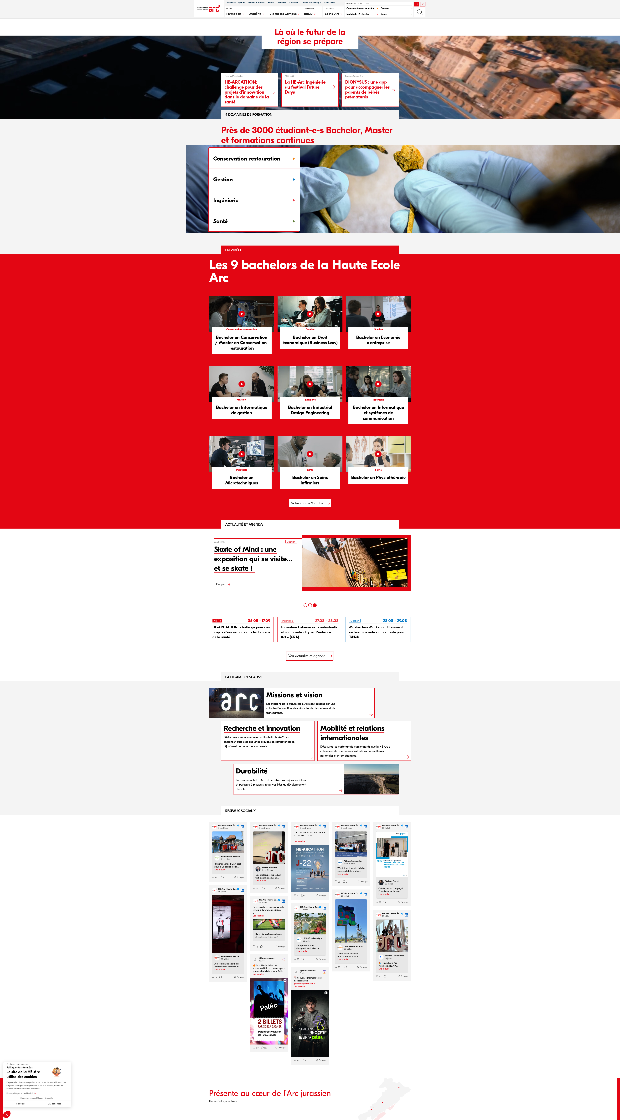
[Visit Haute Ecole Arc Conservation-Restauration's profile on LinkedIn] (340, 947)
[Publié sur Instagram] (283, 959)
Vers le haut (611, 1111)
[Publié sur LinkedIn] (242, 827)
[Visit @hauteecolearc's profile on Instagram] (255, 959)
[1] (305, 605)
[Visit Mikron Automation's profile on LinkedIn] (340, 862)
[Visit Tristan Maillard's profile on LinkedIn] (258, 869)
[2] (310, 605)
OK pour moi (54, 1103)
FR (417, 4)
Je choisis (20, 1103)
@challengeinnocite (303, 983)
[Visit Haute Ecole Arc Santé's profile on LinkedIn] (217, 858)
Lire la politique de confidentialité (20, 1093)
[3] (315, 605)
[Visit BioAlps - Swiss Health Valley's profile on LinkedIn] (381, 957)
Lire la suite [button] (219, 869)
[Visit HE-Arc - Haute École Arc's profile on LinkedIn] (214, 826)
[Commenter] (384, 902)
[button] (235, 13)
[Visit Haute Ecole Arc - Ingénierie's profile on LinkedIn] (217, 957)
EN (423, 4)
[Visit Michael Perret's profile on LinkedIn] (381, 882)
